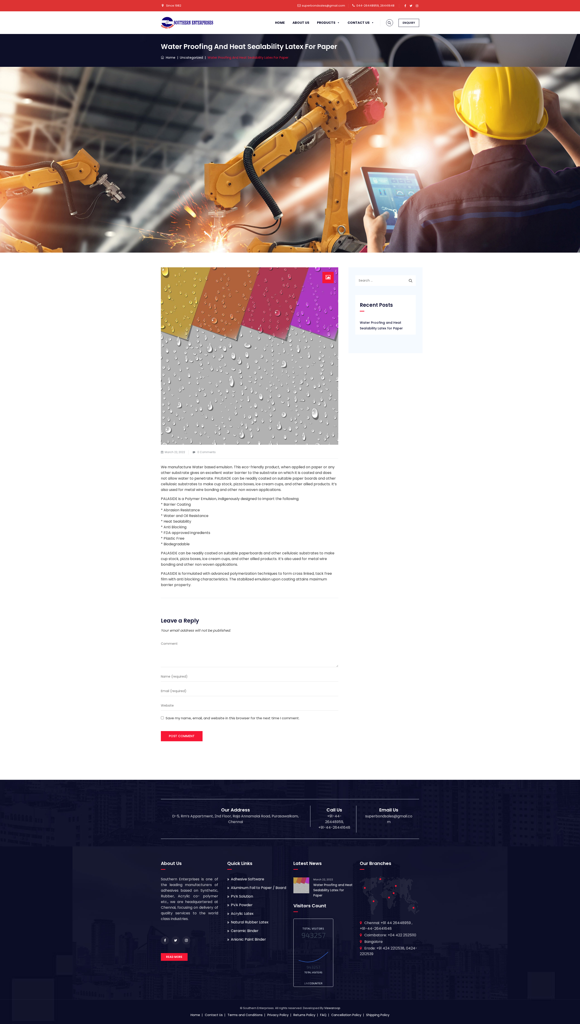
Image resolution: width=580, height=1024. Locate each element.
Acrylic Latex (242, 913)
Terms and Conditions (245, 1015)
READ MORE (174, 957)
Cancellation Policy (346, 1015)
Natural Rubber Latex (249, 922)
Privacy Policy (278, 1015)
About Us (300, 22)
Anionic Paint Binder (248, 939)
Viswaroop (332, 1008)
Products (326, 22)
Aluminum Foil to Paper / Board (258, 887)
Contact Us (359, 22)
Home (280, 22)
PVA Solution (242, 896)
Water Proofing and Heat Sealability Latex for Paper (381, 325)
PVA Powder (242, 905)
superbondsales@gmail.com (323, 5)
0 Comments (206, 452)
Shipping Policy (377, 1015)
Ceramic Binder (245, 930)
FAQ (323, 1015)
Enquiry (409, 23)
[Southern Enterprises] (187, 22)
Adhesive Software (247, 879)
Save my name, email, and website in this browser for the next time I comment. (233, 718)
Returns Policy (304, 1015)
